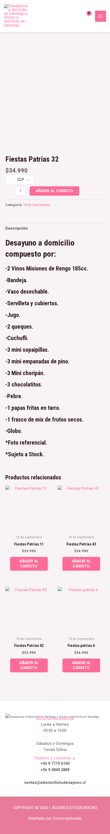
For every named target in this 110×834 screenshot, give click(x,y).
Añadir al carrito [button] (29, 564)
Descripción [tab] (16, 228)
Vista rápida (29, 527)
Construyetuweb (67, 818)
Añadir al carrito (54, 190)
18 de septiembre (36, 205)
